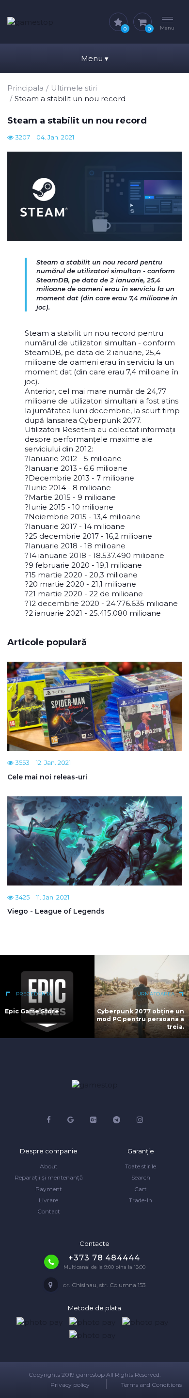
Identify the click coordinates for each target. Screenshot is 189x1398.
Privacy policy (70, 1384)
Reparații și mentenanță (49, 1177)
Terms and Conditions (151, 1384)
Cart (140, 1189)
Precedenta (33, 994)
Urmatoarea (156, 994)
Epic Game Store (32, 1011)
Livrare (48, 1200)
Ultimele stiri (74, 88)
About (49, 1166)
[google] (70, 1119)
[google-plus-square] (93, 1119)
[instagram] (140, 1119)
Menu (95, 58)
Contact (48, 1211)
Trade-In (140, 1200)
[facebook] (49, 1119)
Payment (48, 1189)
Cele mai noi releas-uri (47, 777)
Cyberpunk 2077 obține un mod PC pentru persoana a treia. (140, 1019)
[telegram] (116, 1119)
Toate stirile (140, 1166)
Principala (25, 88)
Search (140, 1177)
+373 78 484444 (104, 1257)
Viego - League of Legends (56, 911)
